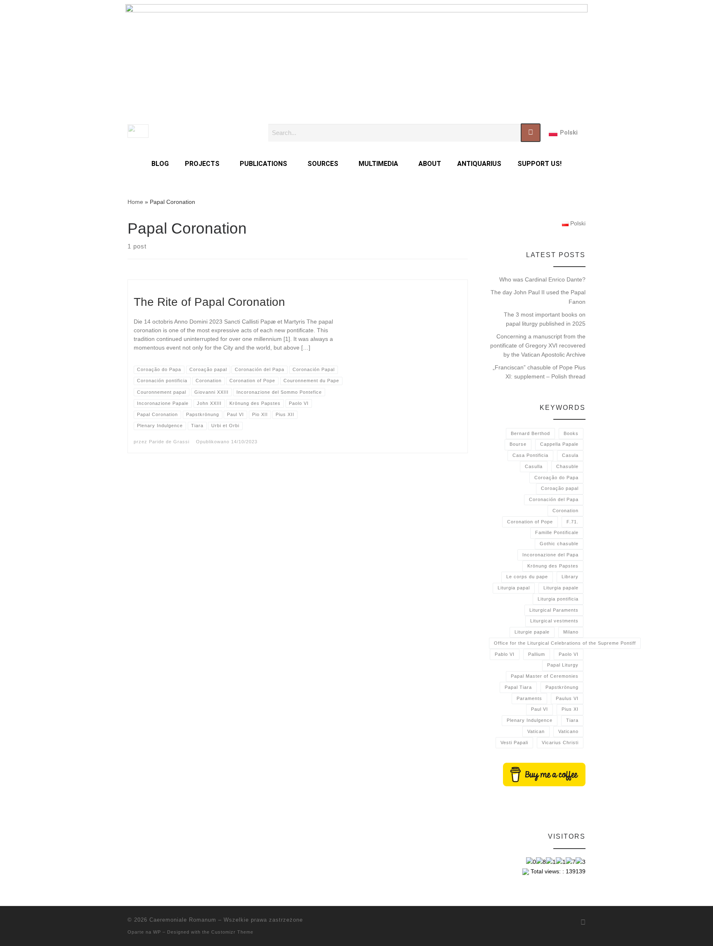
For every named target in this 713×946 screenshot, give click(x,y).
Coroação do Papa (556, 477)
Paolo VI (568, 654)
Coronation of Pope (530, 521)
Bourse (518, 444)
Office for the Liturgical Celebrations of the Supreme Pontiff (565, 643)
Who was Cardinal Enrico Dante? (542, 279)
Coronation (565, 510)
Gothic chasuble (559, 543)
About (429, 164)
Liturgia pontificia (558, 598)
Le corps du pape (527, 576)
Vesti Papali (514, 742)
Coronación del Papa (553, 499)
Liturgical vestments (554, 620)
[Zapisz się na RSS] (583, 922)
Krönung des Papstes (552, 565)
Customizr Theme (232, 931)
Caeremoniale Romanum (182, 920)
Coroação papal (559, 488)
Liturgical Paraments (553, 610)
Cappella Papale (559, 444)
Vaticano (568, 731)
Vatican (536, 731)
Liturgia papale (560, 587)
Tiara (572, 720)
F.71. (572, 521)
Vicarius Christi (560, 742)
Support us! (539, 164)
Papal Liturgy (562, 664)
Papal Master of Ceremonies (544, 676)
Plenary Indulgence (529, 720)
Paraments (529, 698)
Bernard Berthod (530, 433)
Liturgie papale (532, 631)
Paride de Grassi (169, 441)
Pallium (536, 654)
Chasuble (567, 466)
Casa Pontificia (530, 455)
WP (157, 931)
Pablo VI (505, 654)
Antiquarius (479, 164)
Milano (570, 631)
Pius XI (570, 709)
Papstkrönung (561, 687)
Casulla (534, 466)
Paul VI (539, 709)
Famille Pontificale (556, 532)
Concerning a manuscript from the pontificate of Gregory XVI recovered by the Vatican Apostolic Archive (538, 345)
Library (570, 576)
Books (571, 433)
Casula (570, 455)
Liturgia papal (514, 587)
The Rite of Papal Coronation (209, 302)
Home (135, 202)
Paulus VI (567, 698)
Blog (160, 164)
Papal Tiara (518, 687)
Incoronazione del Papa (550, 554)
